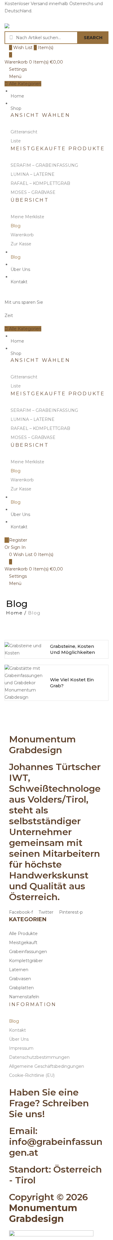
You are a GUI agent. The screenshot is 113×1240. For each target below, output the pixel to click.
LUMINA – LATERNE (33, 174)
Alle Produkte (23, 933)
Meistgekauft (23, 942)
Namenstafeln (24, 996)
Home (17, 96)
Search (93, 37)
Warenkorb (22, 235)
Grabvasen (20, 978)
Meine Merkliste (27, 216)
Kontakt (19, 281)
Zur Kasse (21, 244)
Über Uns (20, 269)
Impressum (21, 1048)
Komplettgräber (26, 960)
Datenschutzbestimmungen (39, 1057)
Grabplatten (21, 987)
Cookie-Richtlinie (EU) (32, 1075)
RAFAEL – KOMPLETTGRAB (40, 183)
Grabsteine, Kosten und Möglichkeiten (72, 649)
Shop (16, 108)
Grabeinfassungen (28, 951)
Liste (16, 141)
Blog (15, 225)
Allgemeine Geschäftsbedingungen (46, 1066)
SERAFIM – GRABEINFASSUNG (44, 165)
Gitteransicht (24, 132)
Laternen (18, 969)
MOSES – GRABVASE (33, 192)
